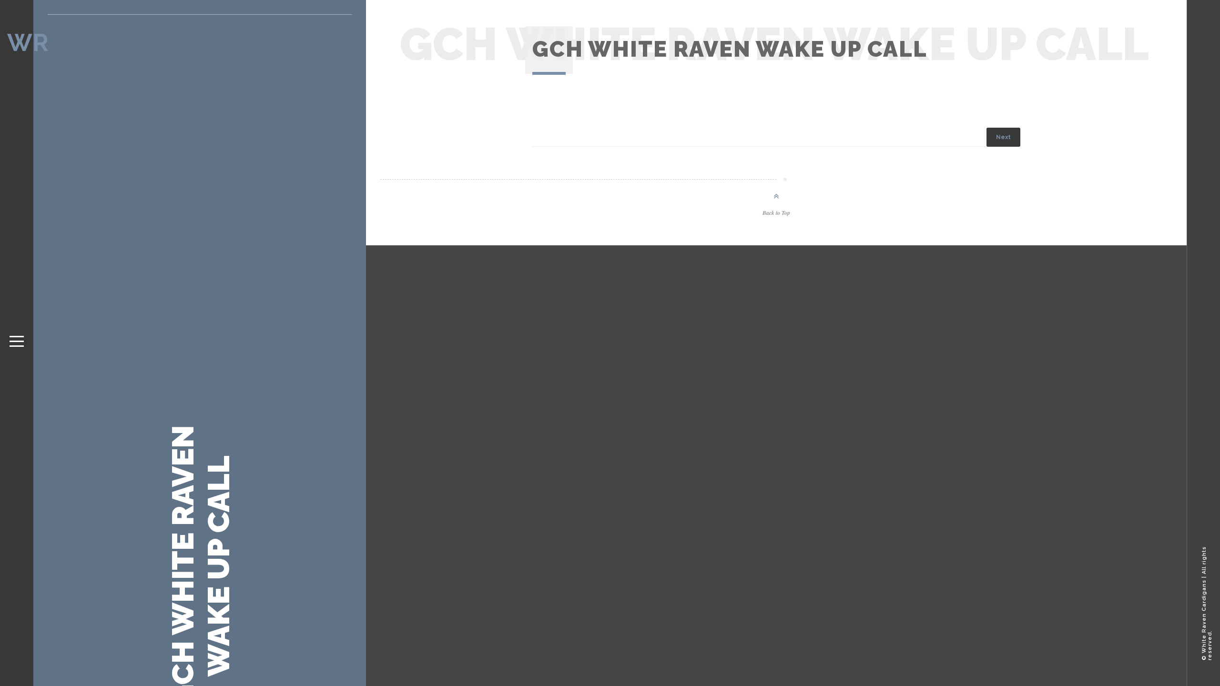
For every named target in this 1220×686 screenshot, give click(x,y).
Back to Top (776, 213)
